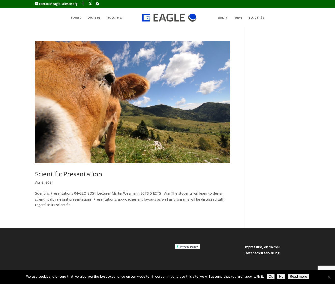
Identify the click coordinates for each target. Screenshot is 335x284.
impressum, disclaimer (262, 247)
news (238, 18)
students (256, 18)
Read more (298, 276)
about (75, 18)
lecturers (114, 18)
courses (93, 18)
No (281, 276)
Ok (271, 276)
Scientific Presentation (68, 173)
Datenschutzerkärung (262, 253)
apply (222, 18)
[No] (328, 277)
